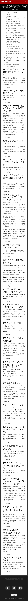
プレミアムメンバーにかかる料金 (14, 23)
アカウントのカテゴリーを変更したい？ (15, 43)
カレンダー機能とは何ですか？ (13, 39)
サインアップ (14, 77)
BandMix (14, 579)
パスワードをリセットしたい (12, 46)
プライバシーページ (17, 8)
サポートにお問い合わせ (8, 470)
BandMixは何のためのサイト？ (13, 16)
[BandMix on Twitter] (14, 589)
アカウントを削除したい (11, 66)
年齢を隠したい (9, 44)
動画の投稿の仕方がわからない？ (14, 34)
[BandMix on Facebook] (7, 589)
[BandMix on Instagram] (20, 589)
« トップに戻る (6, 87)
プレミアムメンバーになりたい (13, 21)
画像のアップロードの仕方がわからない (15, 37)
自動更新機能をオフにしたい (12, 51)
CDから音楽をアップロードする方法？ (15, 35)
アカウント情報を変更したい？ (13, 41)
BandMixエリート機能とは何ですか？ (15, 64)
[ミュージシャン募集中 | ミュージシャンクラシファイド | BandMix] (7, 2)
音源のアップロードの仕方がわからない (15, 32)
